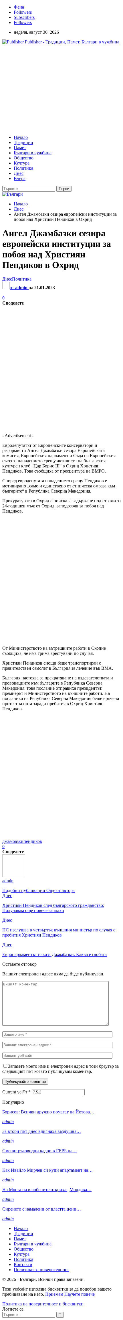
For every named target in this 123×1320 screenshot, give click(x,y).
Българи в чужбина (32, 152)
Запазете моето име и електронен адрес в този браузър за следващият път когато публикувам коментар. (60, 1069)
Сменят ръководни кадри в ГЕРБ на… (39, 1150)
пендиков (32, 841)
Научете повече (79, 1294)
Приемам (54, 1294)
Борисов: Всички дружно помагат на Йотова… (48, 1111)
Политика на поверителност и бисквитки (43, 1303)
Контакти (23, 1264)
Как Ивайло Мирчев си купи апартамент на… (47, 1170)
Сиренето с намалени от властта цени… (41, 1209)
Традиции (23, 142)
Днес (18, 173)
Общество (23, 157)
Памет (20, 147)
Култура (21, 163)
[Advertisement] (50, 89)
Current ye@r (16, 1091)
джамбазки (12, 841)
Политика (23, 168)
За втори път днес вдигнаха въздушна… (41, 1131)
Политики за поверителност (41, 1269)
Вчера (19, 178)
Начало (21, 137)
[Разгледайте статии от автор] (13, 875)
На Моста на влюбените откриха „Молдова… (47, 1189)
